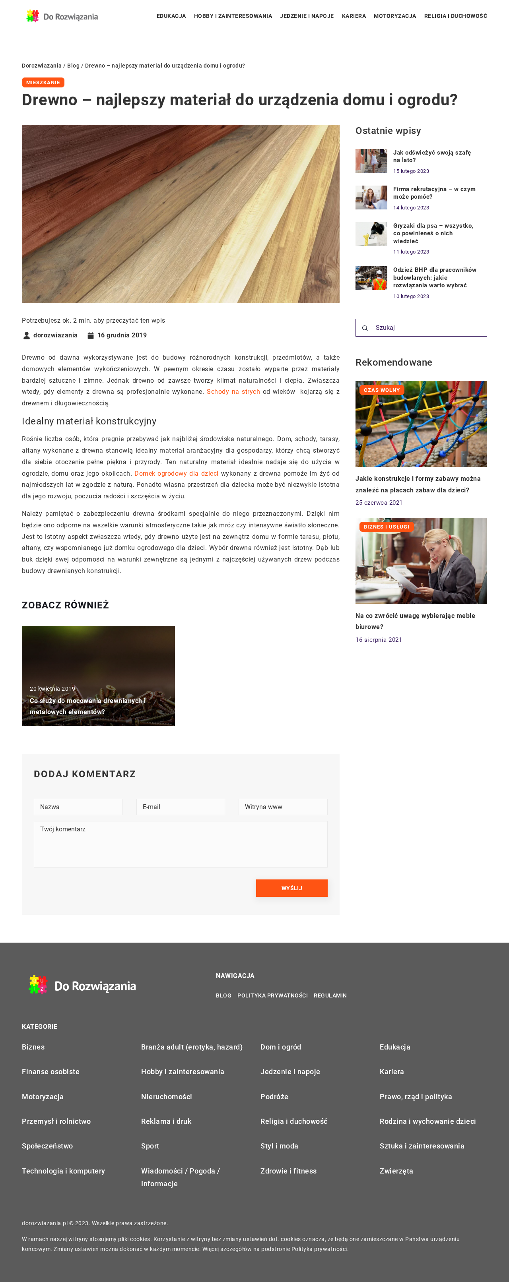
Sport (150, 1146)
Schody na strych (233, 391)
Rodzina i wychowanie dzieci (428, 1121)
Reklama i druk (166, 1121)
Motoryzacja (395, 16)
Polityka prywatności (272, 995)
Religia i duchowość (456, 16)
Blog (223, 995)
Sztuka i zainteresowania (422, 1146)
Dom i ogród (280, 1047)
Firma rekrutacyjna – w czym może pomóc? (434, 193)
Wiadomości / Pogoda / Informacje (180, 1177)
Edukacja (171, 16)
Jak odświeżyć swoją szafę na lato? (432, 156)
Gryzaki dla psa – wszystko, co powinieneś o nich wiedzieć (433, 233)
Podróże (274, 1096)
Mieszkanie (43, 82)
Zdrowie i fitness (288, 1171)
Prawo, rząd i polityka (416, 1096)
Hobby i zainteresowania (233, 16)
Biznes (33, 1047)
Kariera (354, 16)
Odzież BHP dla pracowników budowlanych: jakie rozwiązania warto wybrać (434, 277)
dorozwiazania (55, 335)
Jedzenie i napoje (307, 16)
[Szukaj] (365, 328)
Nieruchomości (166, 1096)
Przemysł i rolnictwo (56, 1121)
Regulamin (330, 995)
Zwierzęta (397, 1171)
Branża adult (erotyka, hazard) (192, 1047)
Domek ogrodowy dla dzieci (176, 473)
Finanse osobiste (51, 1071)
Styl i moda (279, 1146)
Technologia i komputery (63, 1171)
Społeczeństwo (47, 1146)
